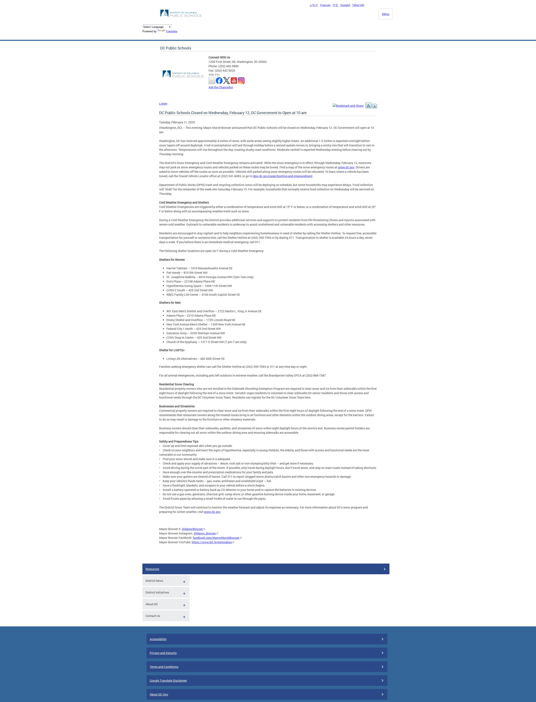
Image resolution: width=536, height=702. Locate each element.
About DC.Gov (159, 694)
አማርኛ (314, 5)
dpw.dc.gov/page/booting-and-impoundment (282, 176)
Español (345, 5)
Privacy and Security (163, 653)
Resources (152, 569)
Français (325, 5)
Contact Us (153, 616)
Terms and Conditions (164, 667)
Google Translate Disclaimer (168, 681)
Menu (385, 14)
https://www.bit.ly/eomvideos (212, 542)
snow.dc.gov (346, 167)
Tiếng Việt (358, 5)
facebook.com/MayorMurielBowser (216, 538)
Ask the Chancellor (221, 87)
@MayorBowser (192, 529)
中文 (335, 5)
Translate (171, 31)
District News (154, 581)
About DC (152, 604)
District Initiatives (157, 592)
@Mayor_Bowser (205, 533)
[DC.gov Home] (181, 18)
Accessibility (158, 639)
